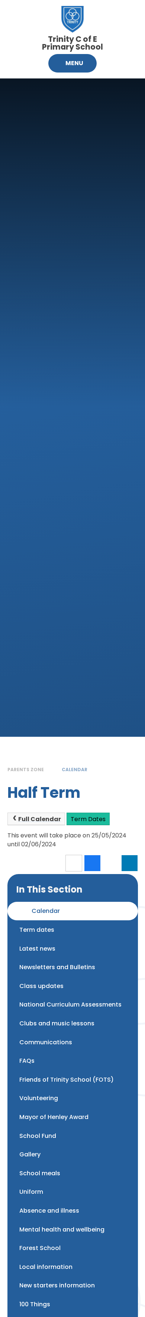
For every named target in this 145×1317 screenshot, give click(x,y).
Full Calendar (39, 819)
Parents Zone (25, 769)
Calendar (74, 769)
